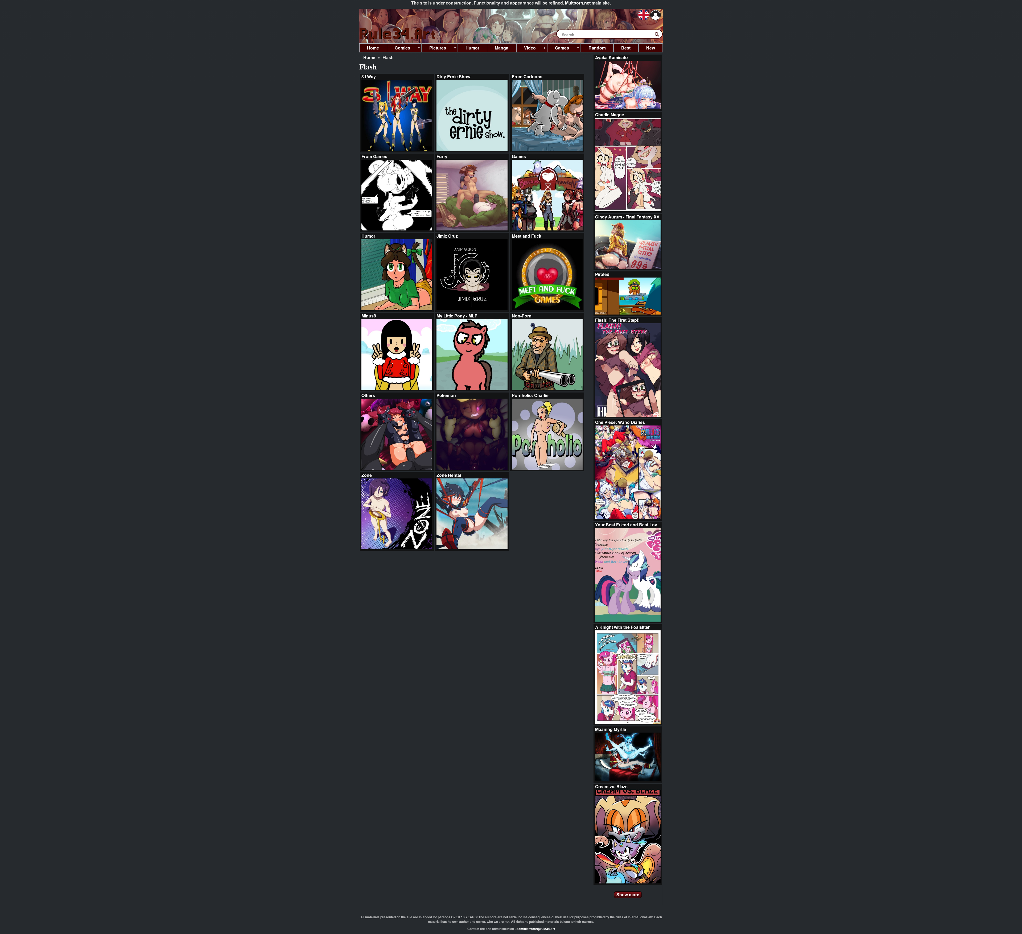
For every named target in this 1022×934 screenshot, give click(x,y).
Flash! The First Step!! (617, 320)
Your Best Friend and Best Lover (628, 525)
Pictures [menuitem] (434, 48)
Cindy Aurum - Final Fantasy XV (627, 217)
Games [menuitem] (558, 48)
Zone (366, 475)
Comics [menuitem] (398, 48)
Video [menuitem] (526, 48)
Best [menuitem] (625, 48)
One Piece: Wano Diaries (620, 422)
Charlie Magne (609, 114)
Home (369, 57)
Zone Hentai (448, 475)
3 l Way (368, 76)
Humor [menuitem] (472, 48)
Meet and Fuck (526, 236)
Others (368, 395)
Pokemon (446, 395)
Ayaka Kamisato (611, 57)
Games (519, 156)
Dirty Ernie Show (453, 76)
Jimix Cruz (447, 236)
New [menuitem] (650, 48)
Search (659, 35)
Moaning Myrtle (610, 729)
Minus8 (368, 316)
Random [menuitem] (597, 48)
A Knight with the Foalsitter (622, 627)
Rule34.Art (397, 34)
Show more (627, 894)
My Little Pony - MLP (456, 316)
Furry (441, 156)
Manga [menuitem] (501, 48)
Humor (368, 236)
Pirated (602, 274)
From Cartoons (527, 76)
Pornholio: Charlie (530, 395)
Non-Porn (521, 316)
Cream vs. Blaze (611, 786)
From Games (374, 156)
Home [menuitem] (373, 48)
